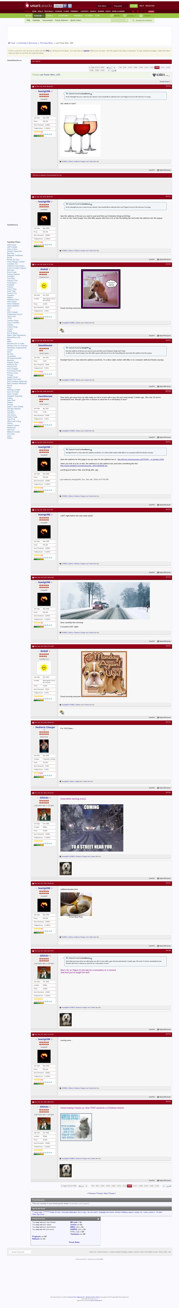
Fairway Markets (13, 274)
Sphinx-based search (96, 1300)
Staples (10, 402)
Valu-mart (10, 430)
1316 (157, 67)
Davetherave (45, 345)
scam (145, 1212)
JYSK (9, 318)
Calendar (36, 20)
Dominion (10, 270)
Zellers (9, 438)
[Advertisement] (80, 185)
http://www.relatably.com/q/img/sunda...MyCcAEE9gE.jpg (83, 466)
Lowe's (9, 331)
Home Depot (12, 302)
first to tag (82, 1212)
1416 (102, 70)
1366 (97, 70)
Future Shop (12, 289)
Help (141, 6)
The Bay (10, 411)
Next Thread (109, 1193)
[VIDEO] (73, 1229)
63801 (162, 75)
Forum (39, 15)
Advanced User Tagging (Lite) (76, 1297)
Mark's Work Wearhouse (16, 335)
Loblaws (10, 325)
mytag (136, 1212)
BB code (73, 1222)
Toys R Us (11, 419)
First (110, 68)
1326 (91, 70)
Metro (9, 341)
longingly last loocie (106, 1212)
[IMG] (72, 1227)
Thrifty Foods (12, 417)
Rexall (9, 386)
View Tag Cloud (38, 1214)
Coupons (58, 11)
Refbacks (36, 1239)
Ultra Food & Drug (14, 421)
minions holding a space (124, 1212)
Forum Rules (74, 1242)
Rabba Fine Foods (14, 379)
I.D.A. (9, 308)
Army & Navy (12, 249)
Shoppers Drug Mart (14, 396)
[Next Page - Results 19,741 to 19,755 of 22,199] (108, 70)
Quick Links (75, 20)
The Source (11, 415)
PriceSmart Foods (14, 371)
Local (131, 15)
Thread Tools (164, 81)
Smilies (73, 1225)
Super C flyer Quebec (15, 407)
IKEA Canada (12, 312)
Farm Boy (11, 279)
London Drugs (12, 327)
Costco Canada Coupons (16, 268)
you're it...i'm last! (155, 1212)
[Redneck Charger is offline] (44, 746)
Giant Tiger (11, 291)
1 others (85, 781)
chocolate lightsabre (69, 1212)
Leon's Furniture (13, 323)
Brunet (9, 258)
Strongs (10, 404)
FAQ (28, 20)
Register (150, 6)
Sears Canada (12, 394)
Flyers (66, 11)
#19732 (168, 509)
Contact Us (92, 1252)
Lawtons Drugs (12, 321)
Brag (117, 15)
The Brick (11, 413)
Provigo (10, 375)
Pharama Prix (12, 365)
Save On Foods (13, 392)
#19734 (168, 646)
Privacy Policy (163, 1252)
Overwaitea (11, 356)
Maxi (9, 339)
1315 (152, 67)
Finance (93, 11)
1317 (162, 67)
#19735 (168, 722)
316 (120, 67)
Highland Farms (13, 300)
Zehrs (9, 436)
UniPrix (10, 423)
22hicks (70, 161)
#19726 (168, 86)
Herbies (10, 297)
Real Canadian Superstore (17, 381)
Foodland (10, 285)
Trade (148, 15)
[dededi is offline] (44, 286)
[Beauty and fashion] (138, 11)
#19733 (168, 577)
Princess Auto (12, 373)
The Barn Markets (14, 409)
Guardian (10, 295)
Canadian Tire (12, 264)
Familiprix (11, 276)
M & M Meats (12, 333)
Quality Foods (12, 377)
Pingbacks (36, 1236)
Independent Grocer (14, 314)
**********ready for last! (52, 1212)
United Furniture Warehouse (13, 427)
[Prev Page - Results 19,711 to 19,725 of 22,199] (114, 67)
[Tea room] (133, 11)
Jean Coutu (11, 316)
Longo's (10, 329)
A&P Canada (12, 247)
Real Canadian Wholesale (17, 383)
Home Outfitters (13, 306)
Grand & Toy (12, 293)
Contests (84, 11)
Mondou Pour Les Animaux (17, 346)
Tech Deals (48, 11)
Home (34, 11)
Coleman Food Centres (16, 266)
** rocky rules (37, 1212)
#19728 (168, 264)
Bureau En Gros (13, 260)
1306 (141, 67)
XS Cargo (11, 434)
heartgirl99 (44, 91)
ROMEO (64, 161)
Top (97, 15)
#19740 (168, 1101)
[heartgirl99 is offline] (44, 108)
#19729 (168, 340)
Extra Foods (12, 272)
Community (47, 20)
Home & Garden (118, 11)
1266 (135, 67)
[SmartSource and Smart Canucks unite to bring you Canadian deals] (17, 230)
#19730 (168, 391)
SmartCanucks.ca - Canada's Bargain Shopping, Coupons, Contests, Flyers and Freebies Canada (127, 1252)
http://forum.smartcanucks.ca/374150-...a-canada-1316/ (141, 459)
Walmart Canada (13, 432)
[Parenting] (145, 11)
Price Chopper (12, 369)
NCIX (9, 352)
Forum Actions (61, 20)
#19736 (168, 792)
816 (124, 67)
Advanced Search (144, 20)
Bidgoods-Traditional (15, 255)
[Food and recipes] (141, 11)
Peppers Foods (13, 362)
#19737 (168, 883)
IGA (8, 310)
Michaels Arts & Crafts (15, 344)
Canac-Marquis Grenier (16, 262)
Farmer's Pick (12, 281)
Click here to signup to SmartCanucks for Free (47, 175)
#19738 (168, 950)
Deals (40, 11)
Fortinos (10, 287)
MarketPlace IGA (13, 337)
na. (141, 1212)
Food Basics (12, 283)
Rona (9, 388)
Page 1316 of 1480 (97, 67)
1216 (130, 67)
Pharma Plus (12, 367)
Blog (29, 15)
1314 (146, 67)
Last (113, 71)
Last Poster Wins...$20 (50, 75)
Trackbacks (74, 1234)
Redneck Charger (79, 161)
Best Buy (10, 253)
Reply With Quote (165, 170)
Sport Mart (11, 400)
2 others (91, 161)
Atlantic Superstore (14, 251)
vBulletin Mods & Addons (92, 1297)
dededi (44, 269)
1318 (168, 67)
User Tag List (36, 61)
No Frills (10, 354)
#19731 (168, 442)
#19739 (168, 1034)
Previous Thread (95, 1193)
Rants (108, 11)
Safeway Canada (13, 390)
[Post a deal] (151, 11)
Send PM (151, 170)
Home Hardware (13, 304)
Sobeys (10, 398)
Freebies (74, 11)
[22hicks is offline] (44, 814)
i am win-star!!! (92, 1212)
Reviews (101, 11)
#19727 (168, 196)
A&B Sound (11, 245)
